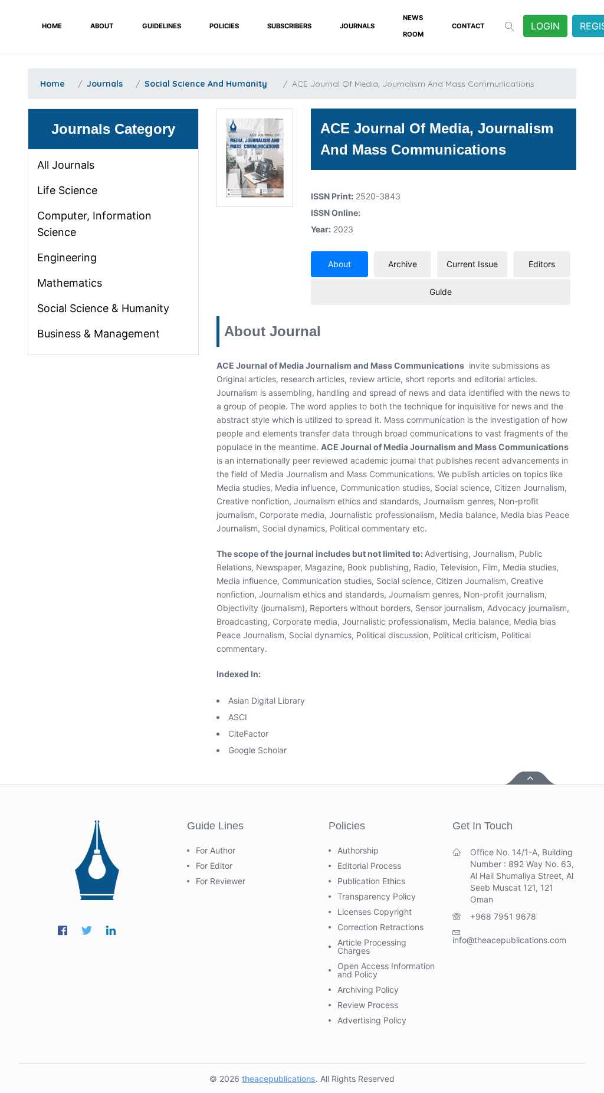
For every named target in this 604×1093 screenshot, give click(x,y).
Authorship (358, 850)
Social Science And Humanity (206, 83)
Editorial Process (369, 866)
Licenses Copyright (374, 912)
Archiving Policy (368, 990)
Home (52, 26)
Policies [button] (224, 26)
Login (545, 26)
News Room (413, 26)
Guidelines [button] (161, 26)
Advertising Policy (371, 1020)
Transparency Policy (376, 896)
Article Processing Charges (371, 946)
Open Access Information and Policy (386, 970)
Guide (440, 292)
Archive (402, 264)
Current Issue (472, 264)
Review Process (367, 1005)
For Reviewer (220, 881)
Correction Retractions (380, 927)
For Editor (214, 866)
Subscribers (289, 26)
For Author (215, 850)
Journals (357, 26)
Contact (468, 26)
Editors (541, 264)
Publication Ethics (371, 881)
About (102, 26)
